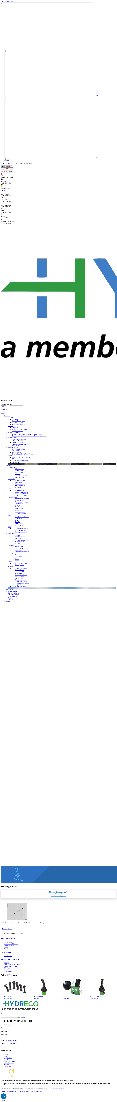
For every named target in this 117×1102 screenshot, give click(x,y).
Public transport (19, 490)
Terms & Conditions (23, 1091)
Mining (10, 527)
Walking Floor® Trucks (22, 568)
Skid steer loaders (20, 541)
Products (7, 416)
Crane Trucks (19, 578)
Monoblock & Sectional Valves (21, 457)
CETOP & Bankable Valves (20, 460)
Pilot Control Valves (17, 431)
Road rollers (18, 482)
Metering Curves (58, 892)
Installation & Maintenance (19, 586)
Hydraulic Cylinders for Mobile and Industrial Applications (29, 436)
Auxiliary (11, 417)
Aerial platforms (20, 512)
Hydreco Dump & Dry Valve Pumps (22, 454)
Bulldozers (18, 538)
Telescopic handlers (21, 513)
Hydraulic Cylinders (14, 432)
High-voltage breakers (21, 493)
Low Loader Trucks (21, 575)
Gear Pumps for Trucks (18, 452)
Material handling (13, 497)
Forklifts (17, 505)
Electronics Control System (19, 429)
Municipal (11, 545)
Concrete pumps (20, 485)
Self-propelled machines (22, 498)
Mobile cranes (19, 508)
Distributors (7, 601)
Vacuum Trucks (19, 570)
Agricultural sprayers (21, 475)
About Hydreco (9, 589)
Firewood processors (21, 563)
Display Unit (8, 971)
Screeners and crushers (22, 528)
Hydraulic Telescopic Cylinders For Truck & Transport (27, 434)
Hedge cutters (19, 472)
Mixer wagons (19, 469)
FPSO (17, 560)
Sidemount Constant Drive (19, 444)
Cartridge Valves (16, 462)
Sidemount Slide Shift (18, 442)
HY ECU (7, 969)
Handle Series (8, 942)
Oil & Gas (11, 553)
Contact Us (4, 409)
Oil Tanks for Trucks (18, 422)
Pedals (6, 947)
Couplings (15, 419)
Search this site (5, 404)
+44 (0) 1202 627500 (9, 1043)
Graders (17, 535)
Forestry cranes (19, 565)
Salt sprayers (19, 548)
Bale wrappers (19, 470)
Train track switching (21, 495)
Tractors (17, 474)
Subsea (17, 520)
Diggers (17, 543)
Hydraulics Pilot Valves (11, 944)
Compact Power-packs (18, 421)
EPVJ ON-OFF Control (11, 966)
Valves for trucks (16, 459)
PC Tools (7, 968)
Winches (17, 522)
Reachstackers (19, 507)
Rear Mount (15, 446)
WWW (3, 190)
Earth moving (12, 533)
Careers (10, 598)
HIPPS (17, 558)
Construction (11, 479)
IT (97, 157)
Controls (10, 426)
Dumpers (18, 487)
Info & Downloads (13, 594)
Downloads (58, 894)
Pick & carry (19, 500)
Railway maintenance (21, 492)
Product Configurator (58, 896)
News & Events (12, 596)
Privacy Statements (36, 1091)
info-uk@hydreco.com (11, 1040)
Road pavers (19, 484)
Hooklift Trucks (19, 576)
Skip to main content (7, 1)
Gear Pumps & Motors (18, 449)
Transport (11, 566)
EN (97, 95)
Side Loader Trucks (21, 581)
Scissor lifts (18, 510)
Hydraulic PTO (12, 437)
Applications (8, 465)
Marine (10, 515)
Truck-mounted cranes (21, 502)
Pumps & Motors (13, 447)
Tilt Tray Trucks (20, 571)
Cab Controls (15, 427)
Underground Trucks (21, 532)
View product (8, 998)
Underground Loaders (21, 530)
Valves (10, 455)
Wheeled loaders (20, 540)
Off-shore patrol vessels (22, 517)
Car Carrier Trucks (20, 580)
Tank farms (18, 556)
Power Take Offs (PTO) (19, 439)
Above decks (19, 525)
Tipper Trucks (19, 585)
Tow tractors (19, 503)
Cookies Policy (11, 1091)
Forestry (10, 561)
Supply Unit (7, 949)
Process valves (19, 555)
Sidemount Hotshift (17, 441)
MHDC (6, 963)
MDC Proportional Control (12, 964)
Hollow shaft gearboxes (18, 424)
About (6, 1059)
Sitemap (3, 1091)
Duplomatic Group (13, 593)
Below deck (18, 523)
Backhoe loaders (20, 537)
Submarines (18, 518)
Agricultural (11, 467)
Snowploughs (19, 546)
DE (8, 160)
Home (6, 1054)
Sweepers (18, 550)
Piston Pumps (16, 450)
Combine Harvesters (21, 477)
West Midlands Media (57, 1088)
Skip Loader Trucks (21, 573)
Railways (10, 489)
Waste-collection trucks (22, 551)
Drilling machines (20, 480)
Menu (2, 413)
